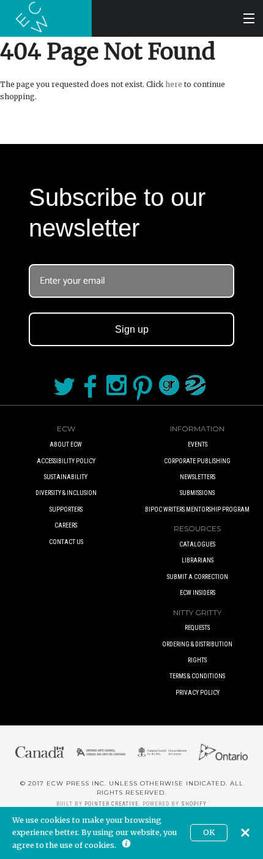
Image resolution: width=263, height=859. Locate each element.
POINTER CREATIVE (111, 804)
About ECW (66, 444)
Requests (197, 627)
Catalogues (197, 544)
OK (209, 832)
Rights (197, 660)
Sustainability (65, 477)
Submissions (197, 493)
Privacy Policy (198, 692)
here (173, 84)
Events (197, 444)
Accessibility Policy (66, 461)
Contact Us (66, 542)
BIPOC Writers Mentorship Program (197, 509)
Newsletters (197, 477)
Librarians (197, 560)
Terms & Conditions (197, 676)
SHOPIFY (194, 804)
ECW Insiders (197, 592)
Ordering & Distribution (197, 644)
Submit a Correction (197, 576)
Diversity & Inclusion (66, 493)
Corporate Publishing (197, 461)
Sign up (132, 329)
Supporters (66, 509)
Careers (65, 525)
